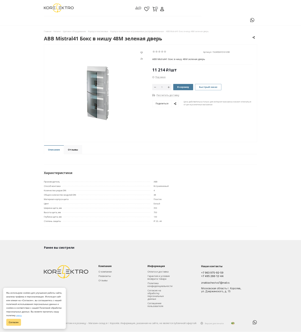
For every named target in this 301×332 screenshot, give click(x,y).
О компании (105, 271)
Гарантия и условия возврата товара (159, 277)
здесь (19, 315)
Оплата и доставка (158, 271)
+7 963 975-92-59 (212, 272)
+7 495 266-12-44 (212, 276)
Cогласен (13, 322)
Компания (105, 266)
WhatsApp (252, 20)
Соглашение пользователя (155, 305)
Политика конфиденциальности (160, 285)
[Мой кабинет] (161, 8)
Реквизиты (104, 276)
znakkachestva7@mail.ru (215, 282)
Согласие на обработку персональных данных (156, 294)
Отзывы (103, 280)
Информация (156, 266)
